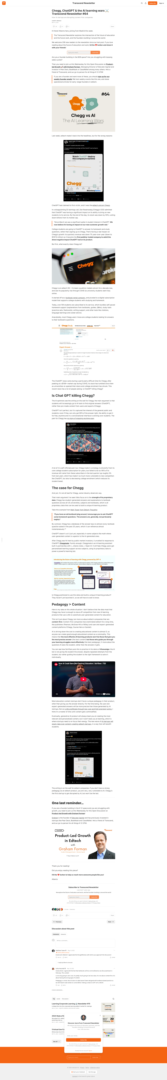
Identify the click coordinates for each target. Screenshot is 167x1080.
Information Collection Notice (83, 1045)
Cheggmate (64, 543)
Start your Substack (79, 1072)
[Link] (49, 395)
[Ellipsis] (114, 950)
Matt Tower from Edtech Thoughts (84, 510)
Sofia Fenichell (60, 968)
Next (109, 922)
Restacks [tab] (63, 934)
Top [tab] (54, 999)
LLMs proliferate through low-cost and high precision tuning (88, 709)
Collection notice (95, 1067)
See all (55, 1041)
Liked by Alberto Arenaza (63, 952)
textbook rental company (75, 298)
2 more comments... (57, 990)
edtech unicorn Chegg (101, 205)
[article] (83, 1007)
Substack (74, 1076)
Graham (55, 818)
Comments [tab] (56, 934)
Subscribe (152, 3)
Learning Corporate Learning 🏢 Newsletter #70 (71, 1004)
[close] (100, 1015)
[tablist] (59, 934)
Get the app (92, 1072)
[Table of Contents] (2, 540)
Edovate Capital (78, 818)
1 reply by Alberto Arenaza (65, 962)
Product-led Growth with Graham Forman (68, 814)
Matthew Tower (60, 950)
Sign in (161, 3)
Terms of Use (92, 1044)
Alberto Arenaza (56, 20)
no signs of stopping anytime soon (80, 418)
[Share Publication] (145, 3)
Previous (58, 922)
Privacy (82, 1067)
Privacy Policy (96, 1045)
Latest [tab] (58, 999)
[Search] (142, 3)
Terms (87, 1067)
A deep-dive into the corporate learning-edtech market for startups (72, 1006)
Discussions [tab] (65, 999)
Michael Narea (75, 1008)
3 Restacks (72, 909)
